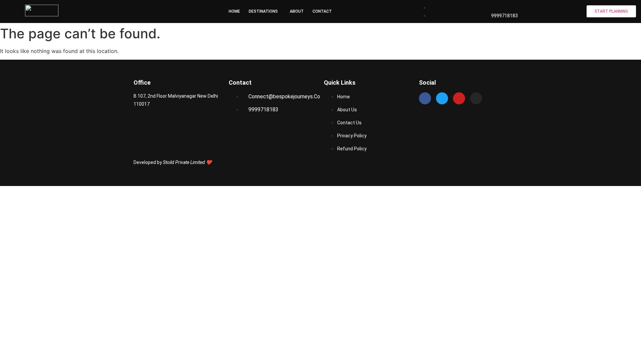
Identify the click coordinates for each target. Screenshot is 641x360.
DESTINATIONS (263, 11)
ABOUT (297, 11)
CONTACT (322, 11)
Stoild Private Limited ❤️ (187, 162)
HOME (234, 11)
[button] (264, 11)
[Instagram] (476, 98)
